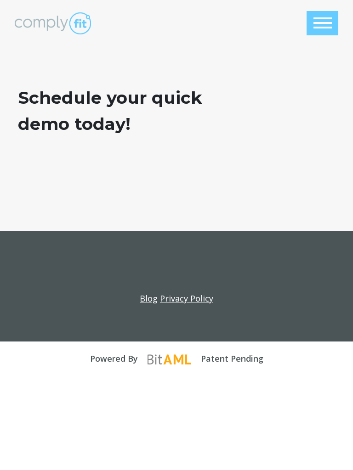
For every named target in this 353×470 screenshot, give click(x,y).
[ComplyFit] (53, 23)
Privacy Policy (186, 298)
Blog (149, 298)
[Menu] (322, 23)
